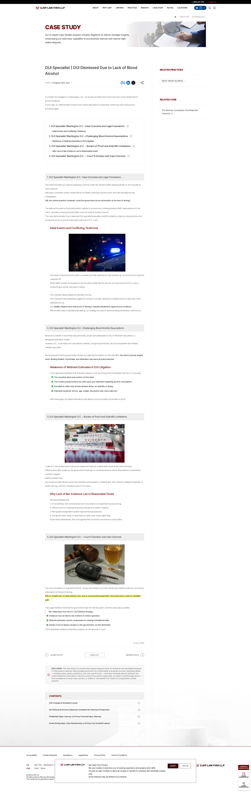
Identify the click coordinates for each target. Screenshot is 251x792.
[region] (94, 103)
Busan (43, 768)
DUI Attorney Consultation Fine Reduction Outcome (180, 112)
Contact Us (212, 2)
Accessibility (31, 755)
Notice (170, 8)
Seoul (36, 768)
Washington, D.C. (50, 765)
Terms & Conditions (119, 755)
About (95, 8)
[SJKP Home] (72, 765)
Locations (182, 8)
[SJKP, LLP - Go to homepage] (210, 765)
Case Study (158, 8)
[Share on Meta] (123, 82)
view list (94, 655)
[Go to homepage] (50, 8)
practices (132, 8)
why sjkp (107, 8)
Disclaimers (67, 755)
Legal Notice (83, 755)
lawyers (120, 8)
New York (38, 765)
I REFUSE (185, 766)
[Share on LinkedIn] (128, 82)
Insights (145, 8)
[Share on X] (133, 83)
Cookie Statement (50, 755)
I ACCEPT (173, 766)
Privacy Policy (99, 755)
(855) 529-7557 (198, 2)
